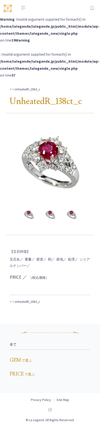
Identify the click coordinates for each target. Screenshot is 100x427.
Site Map (63, 400)
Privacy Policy (41, 400)
